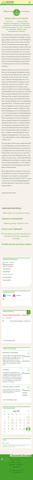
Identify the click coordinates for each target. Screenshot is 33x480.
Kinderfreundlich (7, 280)
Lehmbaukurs (6, 369)
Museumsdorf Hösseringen (9, 27)
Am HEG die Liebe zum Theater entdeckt (16, 244)
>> (28, 411)
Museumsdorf (26, 25)
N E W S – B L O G (8, 274)
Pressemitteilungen (7, 277)
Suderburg (19, 29)
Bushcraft (19, 21)
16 (28, 423)
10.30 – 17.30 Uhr (9, 262)
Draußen (25, 21)
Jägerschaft (16, 23)
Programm (18, 459)
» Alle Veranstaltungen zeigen (10, 400)
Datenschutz (19, 464)
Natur (17, 27)
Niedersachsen (12, 29)
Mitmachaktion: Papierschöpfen (10, 352)
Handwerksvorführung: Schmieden (11, 386)
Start (12, 459)
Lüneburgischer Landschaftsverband (12, 25)
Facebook (8, 295)
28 (8, 417)
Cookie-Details (16, 467)
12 (12, 423)
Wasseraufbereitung (13, 31)
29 (24, 429)
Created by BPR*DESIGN (16, 472)
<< (4, 411)
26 (12, 429)
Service (13, 462)
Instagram (18, 295)
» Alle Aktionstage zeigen (9, 340)
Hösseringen (6, 23)
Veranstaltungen (6, 271)
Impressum (12, 464)
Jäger (11, 23)
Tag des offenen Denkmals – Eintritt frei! (16, 315)
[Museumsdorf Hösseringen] (8, 3)
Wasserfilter (22, 31)
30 (28, 429)
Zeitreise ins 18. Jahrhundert (12, 229)
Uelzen (25, 29)
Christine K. (9, 21)
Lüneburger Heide (24, 23)
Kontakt (19, 462)
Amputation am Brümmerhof (12, 219)
